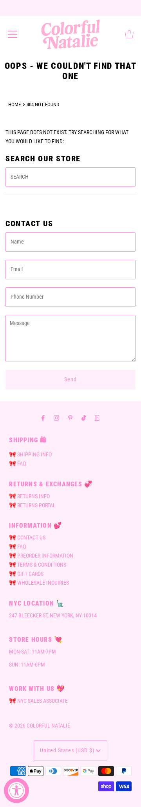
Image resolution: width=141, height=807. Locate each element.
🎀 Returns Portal (32, 505)
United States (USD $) (68, 750)
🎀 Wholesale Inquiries (39, 583)
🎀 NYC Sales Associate (38, 701)
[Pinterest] (70, 417)
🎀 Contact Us (27, 537)
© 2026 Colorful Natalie (39, 725)
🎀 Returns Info (29, 496)
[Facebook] (43, 417)
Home (14, 104)
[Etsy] (97, 417)
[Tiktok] (83, 417)
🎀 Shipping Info (30, 454)
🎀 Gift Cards (26, 574)
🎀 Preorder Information (41, 555)
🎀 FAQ (17, 463)
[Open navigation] (12, 34)
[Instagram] (56, 417)
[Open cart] (129, 34)
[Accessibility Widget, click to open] (16, 790)
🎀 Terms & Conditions (37, 564)
